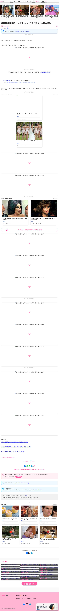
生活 (11, 1)
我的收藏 (25, 595)
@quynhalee (7, 80)
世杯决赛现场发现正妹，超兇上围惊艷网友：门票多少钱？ (16, 447)
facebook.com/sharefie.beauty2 (22, 31)
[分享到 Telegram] (32, 466)
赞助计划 (18, 595)
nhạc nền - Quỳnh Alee (28, 82)
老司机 (37, 1)
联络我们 (34, 598)
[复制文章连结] (34, 466)
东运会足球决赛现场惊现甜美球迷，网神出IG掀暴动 (14, 442)
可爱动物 (18, 1)
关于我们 (29, 598)
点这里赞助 (18, 476)
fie (3, 1)
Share (1, 1)
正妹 (14, 1)
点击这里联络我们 (45, 72)
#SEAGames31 (17, 82)
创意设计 (26, 1)
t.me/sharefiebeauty (37, 490)
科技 (30, 1)
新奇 (22, 1)
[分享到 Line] (29, 466)
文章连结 (26, 495)
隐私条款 (23, 598)
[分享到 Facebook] (25, 466)
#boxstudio (9, 82)
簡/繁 (43, 1)
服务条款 (18, 598)
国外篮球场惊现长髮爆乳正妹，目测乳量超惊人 (13, 452)
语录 (34, 1)
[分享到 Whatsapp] (27, 466)
